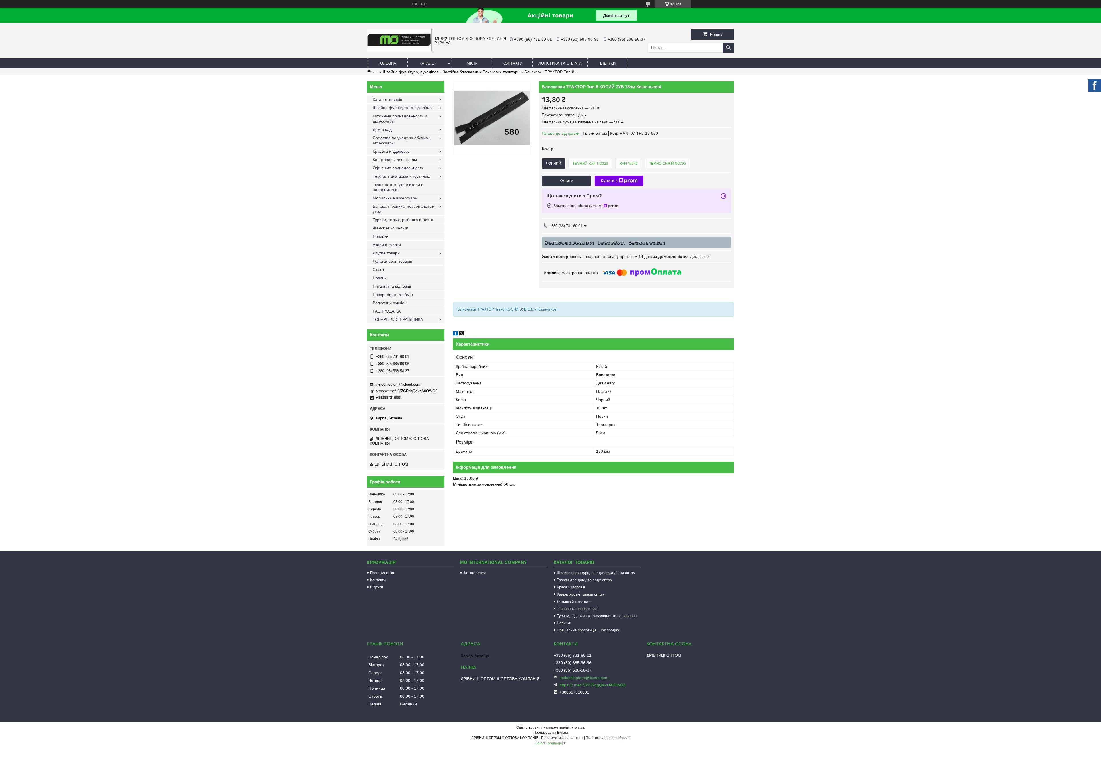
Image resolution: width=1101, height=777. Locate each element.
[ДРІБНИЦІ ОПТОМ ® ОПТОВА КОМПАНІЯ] (399, 49)
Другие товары (386, 253)
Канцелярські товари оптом (580, 594)
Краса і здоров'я (571, 587)
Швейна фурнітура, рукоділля (411, 72)
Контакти (512, 63)
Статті (378, 269)
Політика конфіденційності (608, 738)
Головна (387, 63)
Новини (380, 278)
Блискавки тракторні (501, 72)
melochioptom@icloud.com (397, 384)
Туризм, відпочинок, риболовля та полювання (597, 616)
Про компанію (382, 573)
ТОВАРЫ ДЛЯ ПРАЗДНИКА (398, 319)
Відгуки (608, 63)
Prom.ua (578, 727)
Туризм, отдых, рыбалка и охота (403, 219)
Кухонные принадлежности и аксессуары (400, 118)
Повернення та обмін (393, 294)
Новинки (381, 236)
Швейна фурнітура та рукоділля (403, 107)
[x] (461, 334)
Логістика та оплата (560, 63)
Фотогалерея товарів (392, 261)
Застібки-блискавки (460, 72)
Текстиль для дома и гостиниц (401, 176)
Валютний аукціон (390, 303)
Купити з (609, 180)
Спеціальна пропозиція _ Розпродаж (588, 630)
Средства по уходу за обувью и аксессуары (402, 140)
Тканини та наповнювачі (577, 609)
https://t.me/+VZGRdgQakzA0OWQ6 (406, 391)
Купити (566, 180)
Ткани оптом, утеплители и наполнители (398, 187)
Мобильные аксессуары (395, 198)
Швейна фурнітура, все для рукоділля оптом (596, 573)
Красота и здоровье (391, 151)
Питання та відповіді (392, 286)
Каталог (427, 63)
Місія (472, 63)
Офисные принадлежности (398, 168)
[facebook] (455, 334)
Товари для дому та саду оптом (584, 580)
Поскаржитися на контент (562, 738)
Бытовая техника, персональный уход (403, 209)
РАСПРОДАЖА (387, 311)
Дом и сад (382, 129)
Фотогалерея (474, 573)
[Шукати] (728, 48)
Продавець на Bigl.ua (550, 733)
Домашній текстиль (573, 601)
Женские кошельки (390, 228)
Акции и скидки (387, 244)
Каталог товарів (387, 99)
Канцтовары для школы (395, 159)
